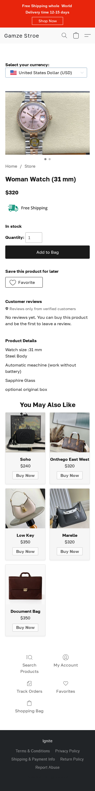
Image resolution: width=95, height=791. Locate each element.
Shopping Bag (29, 710)
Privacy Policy (67, 751)
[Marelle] (69, 508)
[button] (47, 21)
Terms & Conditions (33, 751)
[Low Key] (25, 508)
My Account (66, 665)
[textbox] (43, 72)
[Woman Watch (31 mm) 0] (47, 123)
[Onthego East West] (69, 432)
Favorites (65, 691)
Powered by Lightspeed (47, 777)
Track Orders (29, 691)
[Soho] (25, 432)
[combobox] (46, 73)
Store (30, 166)
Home (11, 166)
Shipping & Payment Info (33, 759)
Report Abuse (47, 767)
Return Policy (72, 759)
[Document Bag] (25, 584)
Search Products (29, 668)
